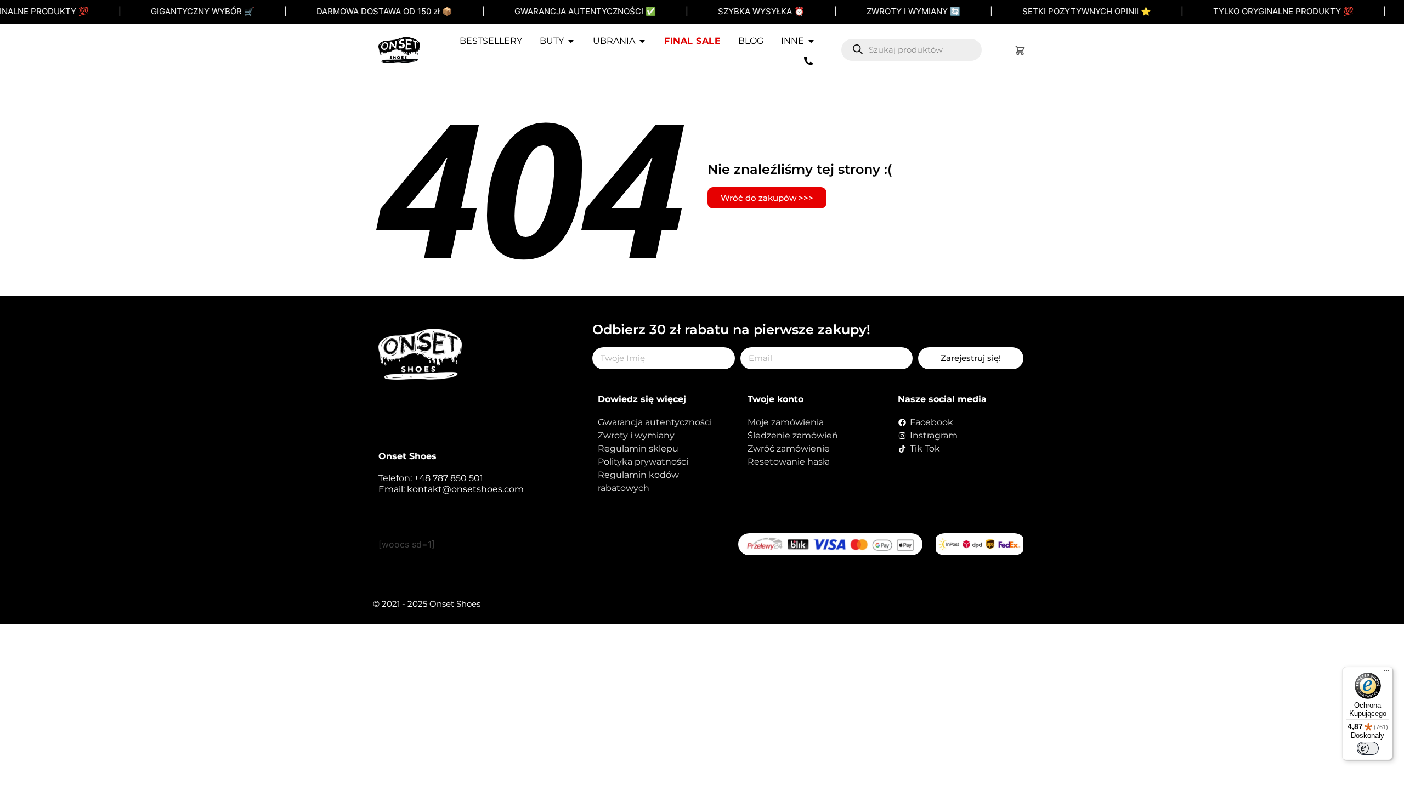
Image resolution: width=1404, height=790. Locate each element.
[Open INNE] (811, 41)
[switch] (1368, 748)
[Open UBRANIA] (642, 41)
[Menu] (1386, 673)
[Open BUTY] (571, 41)
